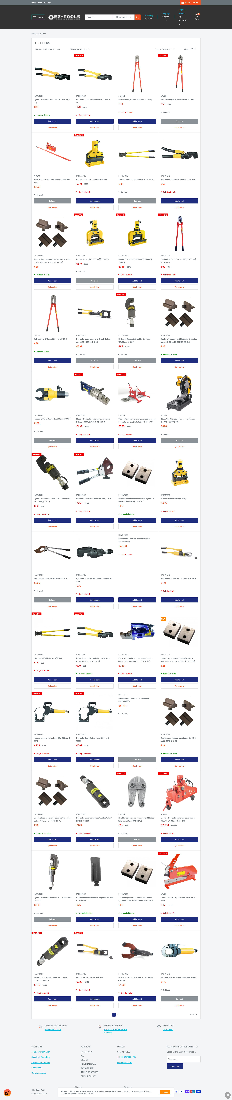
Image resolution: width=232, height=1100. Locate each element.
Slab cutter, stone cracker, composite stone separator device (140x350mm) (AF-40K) (137, 420)
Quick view (52, 127)
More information (38, 1073)
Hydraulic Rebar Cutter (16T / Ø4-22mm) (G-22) (52, 101)
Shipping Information (40, 1057)
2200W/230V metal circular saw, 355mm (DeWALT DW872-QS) (178, 420)
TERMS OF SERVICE (89, 1072)
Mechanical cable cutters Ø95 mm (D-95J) (93, 498)
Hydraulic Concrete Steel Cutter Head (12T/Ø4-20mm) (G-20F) (52, 500)
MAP (83, 1055)
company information (40, 1051)
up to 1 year (168, 1029)
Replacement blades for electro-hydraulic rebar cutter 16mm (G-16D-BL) (136, 500)
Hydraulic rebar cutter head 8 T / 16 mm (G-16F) (94, 580)
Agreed (165, 1092)
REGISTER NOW (191, 2)
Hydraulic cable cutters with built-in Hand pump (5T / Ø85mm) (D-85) (94, 340)
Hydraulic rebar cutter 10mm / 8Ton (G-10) (178, 179)
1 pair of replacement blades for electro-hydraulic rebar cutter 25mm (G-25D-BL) (178, 659)
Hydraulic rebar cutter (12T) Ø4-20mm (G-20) (93, 101)
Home (33, 33)
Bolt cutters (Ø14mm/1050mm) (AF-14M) (177, 99)
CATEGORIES (86, 1051)
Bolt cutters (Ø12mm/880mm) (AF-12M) (50, 339)
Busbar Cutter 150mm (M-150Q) (173, 498)
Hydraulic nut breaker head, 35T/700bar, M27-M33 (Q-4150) (51, 978)
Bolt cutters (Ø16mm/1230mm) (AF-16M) (135, 99)
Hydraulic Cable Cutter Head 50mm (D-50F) (52, 419)
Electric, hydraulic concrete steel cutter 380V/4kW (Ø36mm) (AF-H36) (178, 819)
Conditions (36, 1067)
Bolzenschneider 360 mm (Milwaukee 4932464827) (134, 540)
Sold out (179, 121)
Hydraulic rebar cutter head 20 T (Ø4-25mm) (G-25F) (52, 899)
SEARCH (84, 1059)
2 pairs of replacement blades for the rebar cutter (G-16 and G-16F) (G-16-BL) (52, 819)
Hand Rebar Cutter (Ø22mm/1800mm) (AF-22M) (52, 181)
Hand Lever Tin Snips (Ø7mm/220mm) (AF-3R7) (178, 899)
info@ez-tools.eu (124, 1062)
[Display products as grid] (192, 49)
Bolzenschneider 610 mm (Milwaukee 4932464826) (133, 699)
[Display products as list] (196, 49)
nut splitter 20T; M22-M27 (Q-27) (89, 977)
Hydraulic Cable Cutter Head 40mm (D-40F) (179, 977)
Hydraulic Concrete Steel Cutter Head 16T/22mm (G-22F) (134, 340)
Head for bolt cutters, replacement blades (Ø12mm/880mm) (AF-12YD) (136, 819)
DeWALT (164, 415)
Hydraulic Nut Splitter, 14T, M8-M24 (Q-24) (178, 578)
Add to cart (52, 121)
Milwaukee (123, 535)
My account (183, 18)
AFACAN (121, 96)
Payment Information (40, 1062)
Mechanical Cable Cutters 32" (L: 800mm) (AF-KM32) (178, 260)
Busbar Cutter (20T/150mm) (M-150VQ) (92, 259)
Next (192, 1014)
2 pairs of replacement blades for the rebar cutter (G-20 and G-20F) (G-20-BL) (179, 340)
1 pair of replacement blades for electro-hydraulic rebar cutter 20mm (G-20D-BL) (135, 899)
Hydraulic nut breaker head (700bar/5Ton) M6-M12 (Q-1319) (94, 819)
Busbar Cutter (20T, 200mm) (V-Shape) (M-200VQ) (136, 260)
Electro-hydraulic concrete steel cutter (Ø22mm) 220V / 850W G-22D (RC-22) (135, 659)
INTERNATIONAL (88, 1064)
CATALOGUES (87, 1068)
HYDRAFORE (38, 96)
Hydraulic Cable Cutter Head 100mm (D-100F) (92, 739)
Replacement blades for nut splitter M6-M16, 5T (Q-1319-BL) (94, 899)
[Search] (137, 17)
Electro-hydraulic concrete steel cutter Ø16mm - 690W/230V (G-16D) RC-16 (93, 420)
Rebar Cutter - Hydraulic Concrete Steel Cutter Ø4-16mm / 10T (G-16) (93, 659)
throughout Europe (53, 1029)
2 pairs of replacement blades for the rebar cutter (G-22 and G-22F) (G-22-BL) (52, 260)
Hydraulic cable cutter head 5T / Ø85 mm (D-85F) (52, 739)
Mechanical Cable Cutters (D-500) (48, 658)
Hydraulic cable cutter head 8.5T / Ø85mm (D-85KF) (136, 978)
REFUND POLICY (88, 1076)
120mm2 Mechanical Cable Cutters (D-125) (136, 179)
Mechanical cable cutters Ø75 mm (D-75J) (51, 578)
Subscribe (174, 1066)
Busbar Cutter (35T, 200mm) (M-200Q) (92, 179)
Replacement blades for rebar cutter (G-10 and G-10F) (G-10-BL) (178, 739)
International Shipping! (41, 2)
